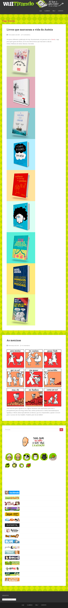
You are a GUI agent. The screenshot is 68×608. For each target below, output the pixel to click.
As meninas (14, 340)
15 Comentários (26, 345)
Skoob (53, 39)
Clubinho (47, 11)
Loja (40, 11)
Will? (54, 11)
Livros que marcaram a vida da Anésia (30, 29)
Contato (60, 11)
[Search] (61, 429)
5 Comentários (26, 35)
